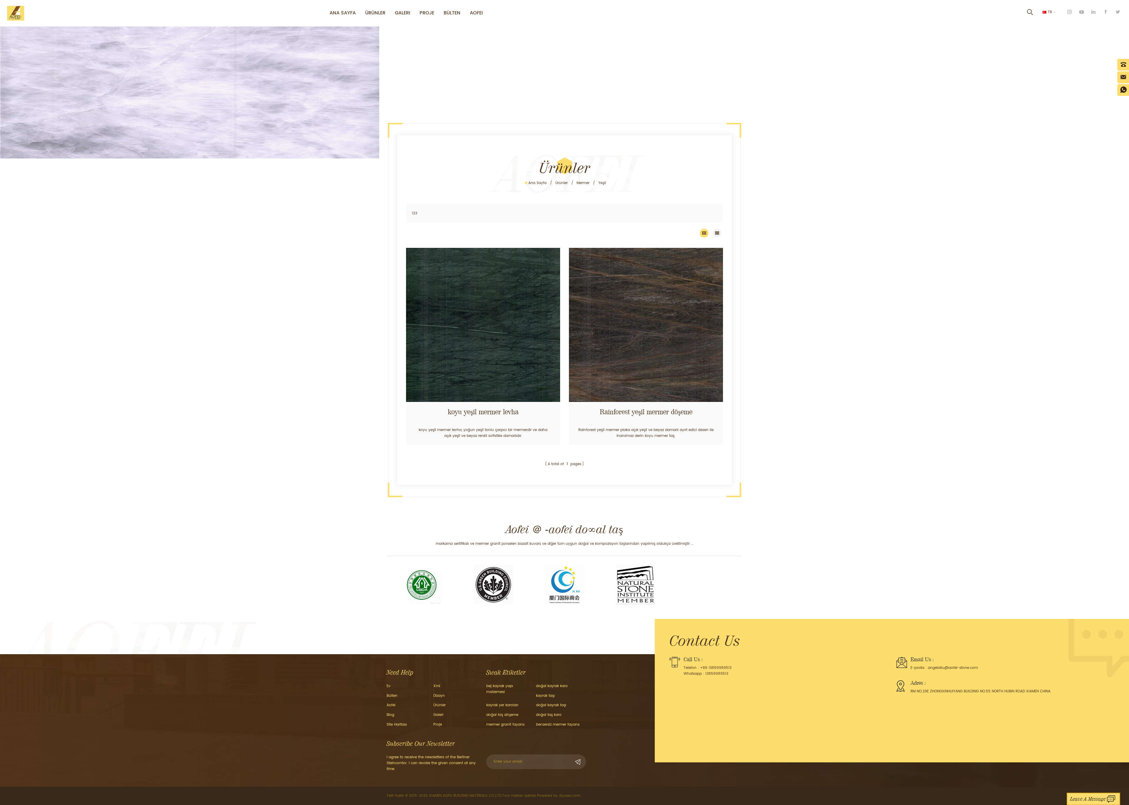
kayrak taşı (545, 696)
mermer (583, 183)
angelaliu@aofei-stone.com (953, 668)
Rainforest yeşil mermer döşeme (646, 412)
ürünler (375, 13)
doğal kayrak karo (552, 686)
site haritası (397, 724)
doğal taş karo (549, 715)
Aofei (476, 13)
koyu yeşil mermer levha (483, 412)
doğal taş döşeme (502, 715)
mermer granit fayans (505, 724)
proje (427, 13)
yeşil (602, 183)
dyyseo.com (569, 796)
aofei (391, 705)
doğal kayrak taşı (551, 705)
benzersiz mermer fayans (557, 724)
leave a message (1088, 799)
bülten (452, 13)
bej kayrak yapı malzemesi (499, 689)
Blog (390, 715)
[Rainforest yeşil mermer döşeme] (646, 325)
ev (388, 686)
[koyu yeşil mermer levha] (483, 325)
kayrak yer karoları (502, 705)
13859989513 (716, 674)
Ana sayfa (343, 13)
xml (436, 686)
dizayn (439, 696)
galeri (402, 13)
